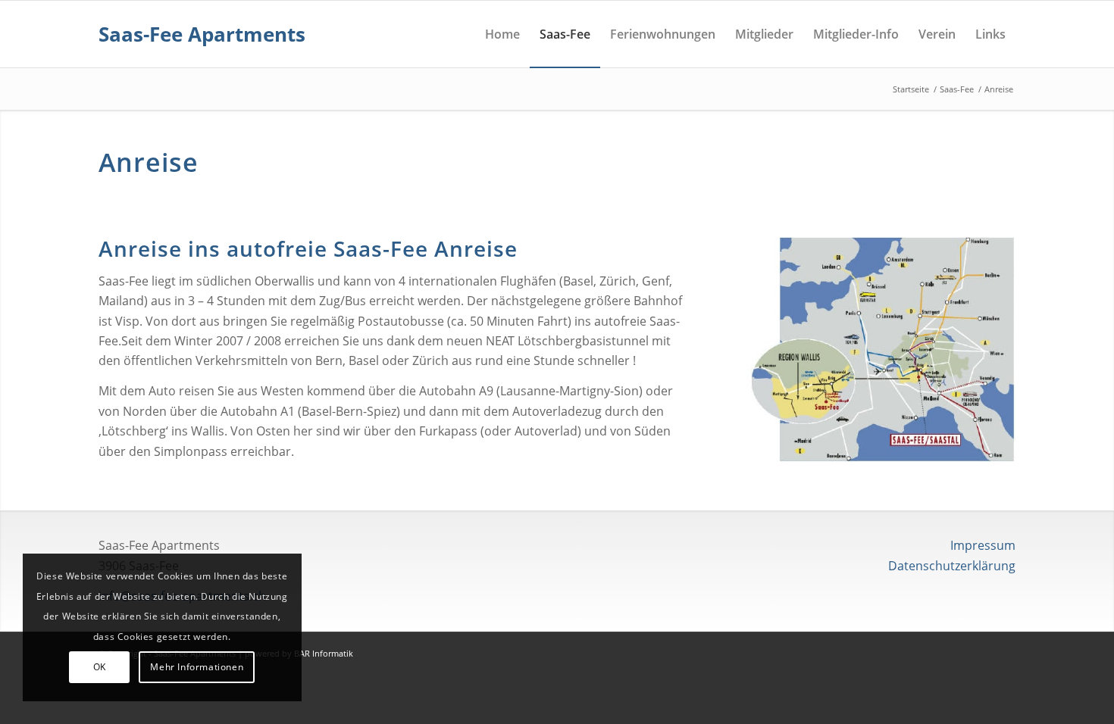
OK (99, 666)
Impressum (982, 545)
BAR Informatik (323, 653)
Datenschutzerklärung (951, 565)
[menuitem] (502, 34)
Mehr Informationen (196, 666)
